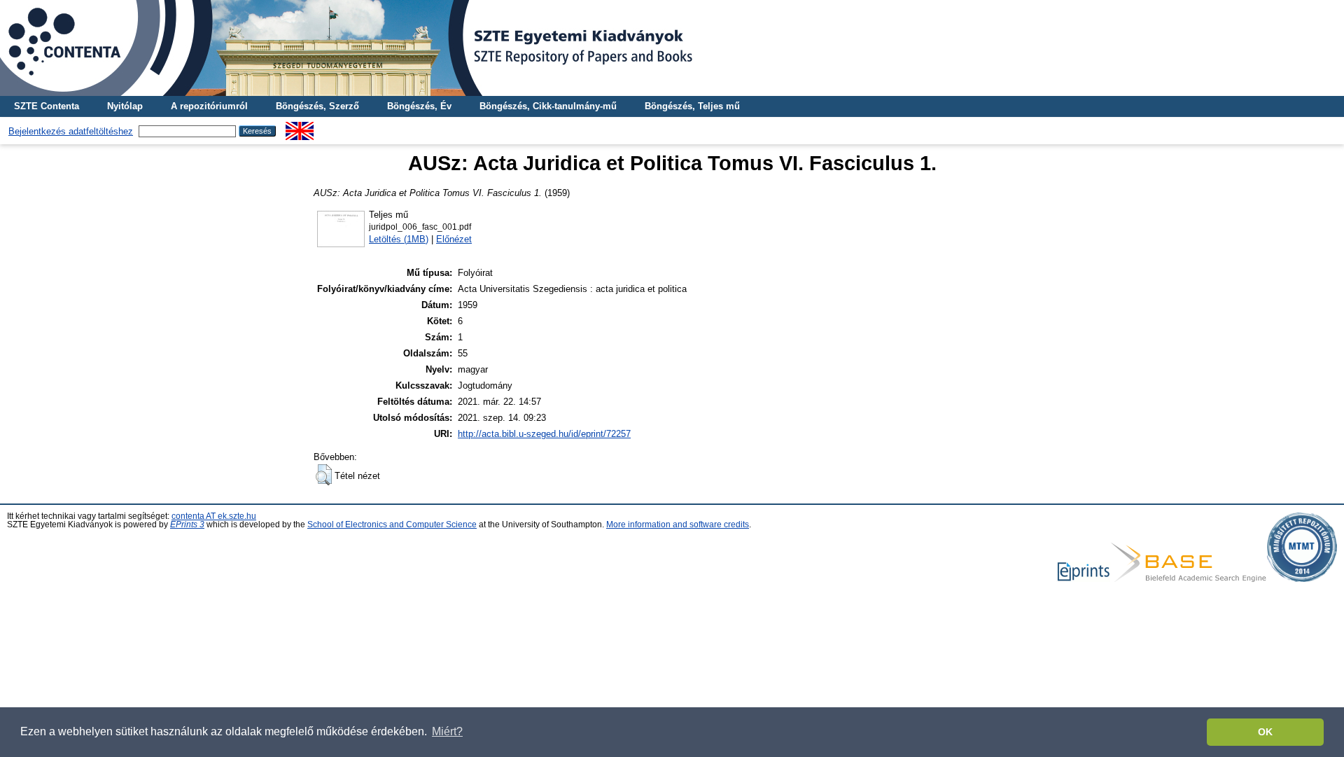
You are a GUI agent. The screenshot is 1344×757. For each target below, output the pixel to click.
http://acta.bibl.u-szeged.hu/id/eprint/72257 (544, 434)
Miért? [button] (447, 731)
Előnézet (454, 239)
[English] (300, 127)
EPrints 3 (187, 524)
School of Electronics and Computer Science (392, 524)
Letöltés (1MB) (398, 239)
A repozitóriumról (209, 106)
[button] (324, 474)
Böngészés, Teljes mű (692, 106)
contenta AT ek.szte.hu (214, 516)
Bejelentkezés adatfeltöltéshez (70, 131)
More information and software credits (677, 524)
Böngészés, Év (419, 106)
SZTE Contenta (46, 106)
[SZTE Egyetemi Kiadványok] (672, 48)
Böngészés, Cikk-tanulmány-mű (548, 106)
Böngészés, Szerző (317, 106)
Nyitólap (125, 106)
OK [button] (1265, 731)
